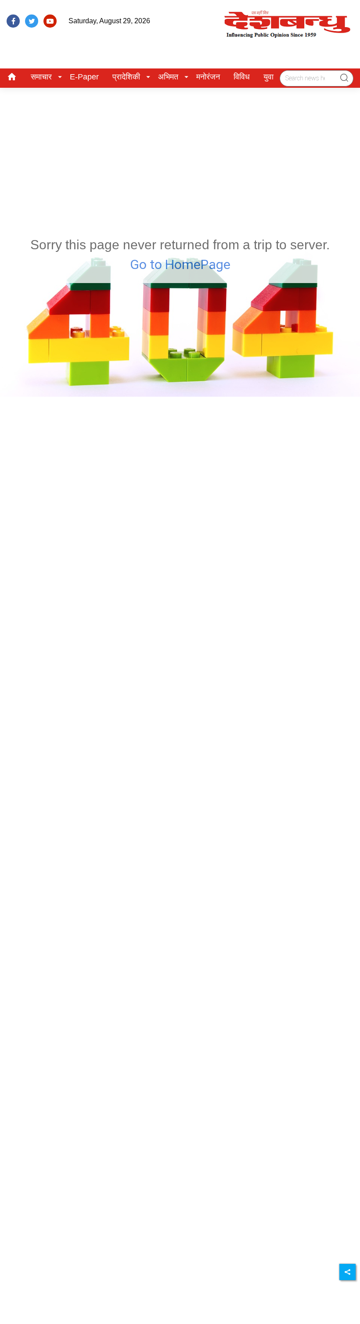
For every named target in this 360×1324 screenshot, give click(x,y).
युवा (268, 76)
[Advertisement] (180, 153)
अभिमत (168, 76)
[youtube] (50, 21)
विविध (242, 76)
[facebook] (13, 21)
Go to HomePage (180, 264)
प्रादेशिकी (126, 76)
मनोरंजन (208, 76)
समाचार (41, 76)
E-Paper (84, 76)
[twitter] (31, 21)
